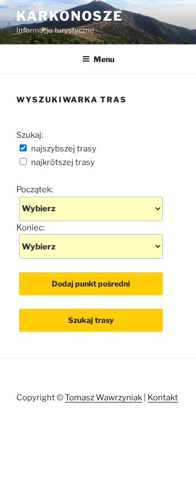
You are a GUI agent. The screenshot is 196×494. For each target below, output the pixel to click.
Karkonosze (69, 16)
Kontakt (163, 397)
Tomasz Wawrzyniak (103, 397)
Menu (104, 59)
